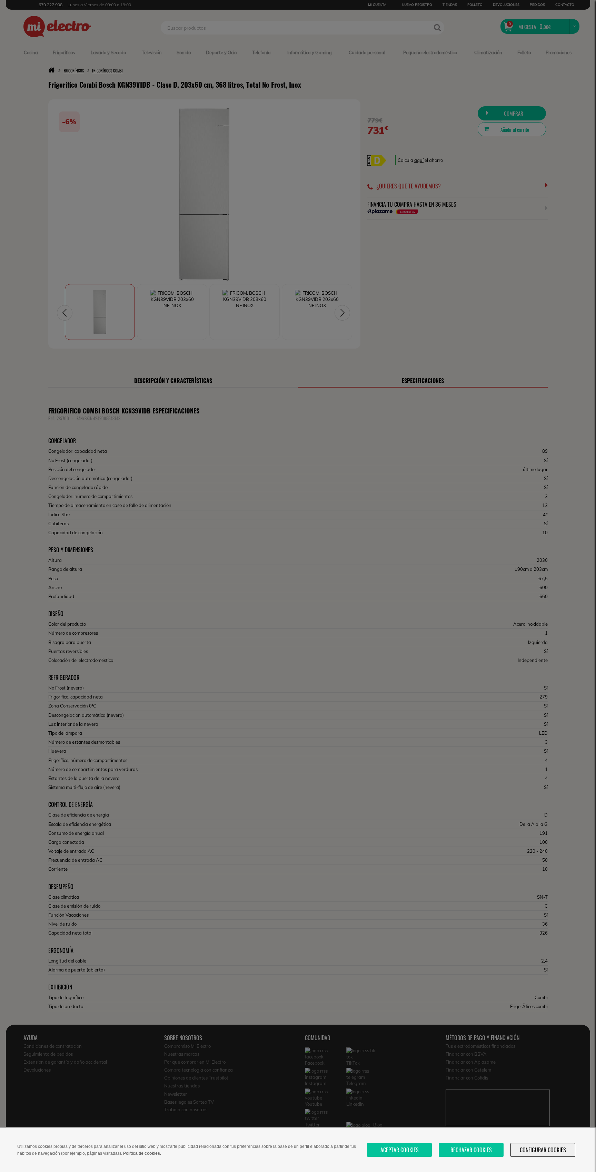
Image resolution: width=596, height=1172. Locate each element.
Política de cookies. (142, 1153)
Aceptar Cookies (399, 1150)
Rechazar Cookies (471, 1150)
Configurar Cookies (543, 1150)
